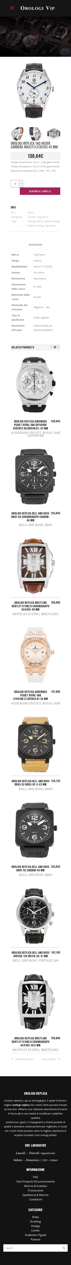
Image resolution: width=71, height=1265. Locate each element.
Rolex (35, 1217)
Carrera (32, 216)
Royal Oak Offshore (43, 434)
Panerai (35, 1239)
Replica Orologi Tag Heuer (42, 225)
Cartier (35, 1230)
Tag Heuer (42, 216)
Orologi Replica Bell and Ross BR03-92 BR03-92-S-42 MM (31, 783)
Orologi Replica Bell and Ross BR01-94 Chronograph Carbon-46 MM (30, 516)
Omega (35, 1226)
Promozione (35, 1190)
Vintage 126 (48, 960)
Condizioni (35, 1199)
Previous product (24, 1059)
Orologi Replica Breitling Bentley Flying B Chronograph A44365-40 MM (30, 606)
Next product (49, 1059)
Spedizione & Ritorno (35, 1195)
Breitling (50, 614)
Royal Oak (51, 703)
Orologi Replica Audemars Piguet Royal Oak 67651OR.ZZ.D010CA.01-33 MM (30, 695)
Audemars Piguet (26, 433)
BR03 (48, 789)
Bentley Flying (26, 614)
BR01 (48, 525)
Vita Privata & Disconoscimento (35, 1181)
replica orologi (51, 221)
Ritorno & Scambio (35, 1186)
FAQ (35, 1177)
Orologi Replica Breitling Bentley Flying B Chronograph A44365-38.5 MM (30, 1041)
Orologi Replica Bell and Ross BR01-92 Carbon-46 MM (30, 868)
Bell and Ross (31, 525)
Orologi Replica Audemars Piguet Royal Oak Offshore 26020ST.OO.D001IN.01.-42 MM (30, 424)
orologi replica (35, 221)
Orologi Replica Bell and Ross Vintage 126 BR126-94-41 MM (31, 954)
